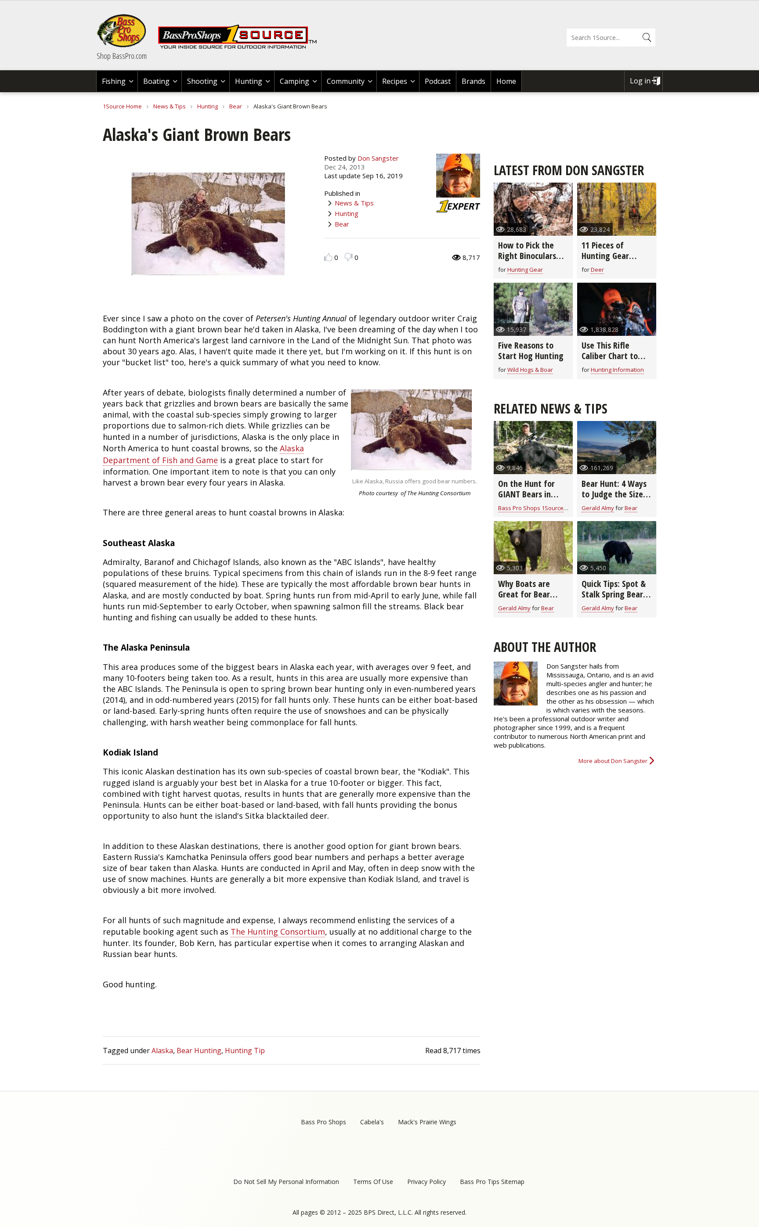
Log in (640, 81)
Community (346, 81)
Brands (473, 81)
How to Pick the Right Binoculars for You (527, 255)
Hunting (248, 81)
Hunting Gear (525, 269)
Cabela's (372, 1122)
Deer (597, 269)
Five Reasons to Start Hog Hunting (531, 350)
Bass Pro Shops (323, 1122)
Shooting (202, 81)
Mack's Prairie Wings (427, 1122)
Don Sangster (378, 158)
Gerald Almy (598, 508)
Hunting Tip (245, 1050)
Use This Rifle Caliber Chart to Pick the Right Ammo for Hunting (615, 361)
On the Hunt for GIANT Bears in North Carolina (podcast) (526, 499)
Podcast (438, 81)
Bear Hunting (199, 1050)
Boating (156, 81)
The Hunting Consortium (278, 931)
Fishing (114, 81)
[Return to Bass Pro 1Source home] (241, 47)
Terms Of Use (373, 1181)
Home (506, 81)
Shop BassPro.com (122, 55)
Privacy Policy (426, 1181)
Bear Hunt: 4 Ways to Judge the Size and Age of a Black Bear (615, 499)
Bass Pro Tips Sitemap (492, 1181)
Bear (235, 106)
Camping (294, 81)
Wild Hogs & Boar (530, 370)
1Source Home (122, 106)
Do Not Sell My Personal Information (286, 1181)
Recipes (394, 81)
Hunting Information (617, 370)
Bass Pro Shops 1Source (531, 508)
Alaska (162, 1050)
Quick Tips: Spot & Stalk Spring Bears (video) (614, 594)
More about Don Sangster (612, 761)
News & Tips (169, 106)
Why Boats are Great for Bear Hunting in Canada (531, 594)
